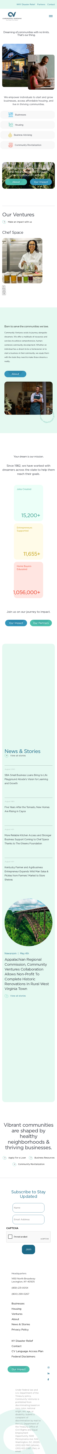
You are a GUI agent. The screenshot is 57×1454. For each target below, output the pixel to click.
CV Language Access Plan (27, 1351)
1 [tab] (3, 287)
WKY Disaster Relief (26, 4)
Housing (16, 1308)
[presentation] (28, 1237)
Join (28, 1249)
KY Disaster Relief (22, 1340)
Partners (41, 4)
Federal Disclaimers (23, 1356)
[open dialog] (51, 16)
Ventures (17, 1313)
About (15, 1319)
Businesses (18, 1303)
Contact (51, 4)
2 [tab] (4, 290)
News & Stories (21, 1324)
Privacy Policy (20, 1329)
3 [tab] (4, 293)
